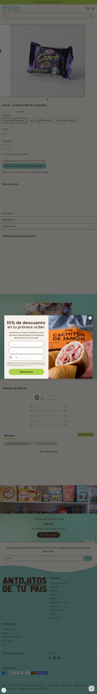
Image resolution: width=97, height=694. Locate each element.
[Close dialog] (90, 318)
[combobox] (13, 357)
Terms (32, 365)
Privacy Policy (27, 365)
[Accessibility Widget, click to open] (3, 690)
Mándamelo (26, 371)
